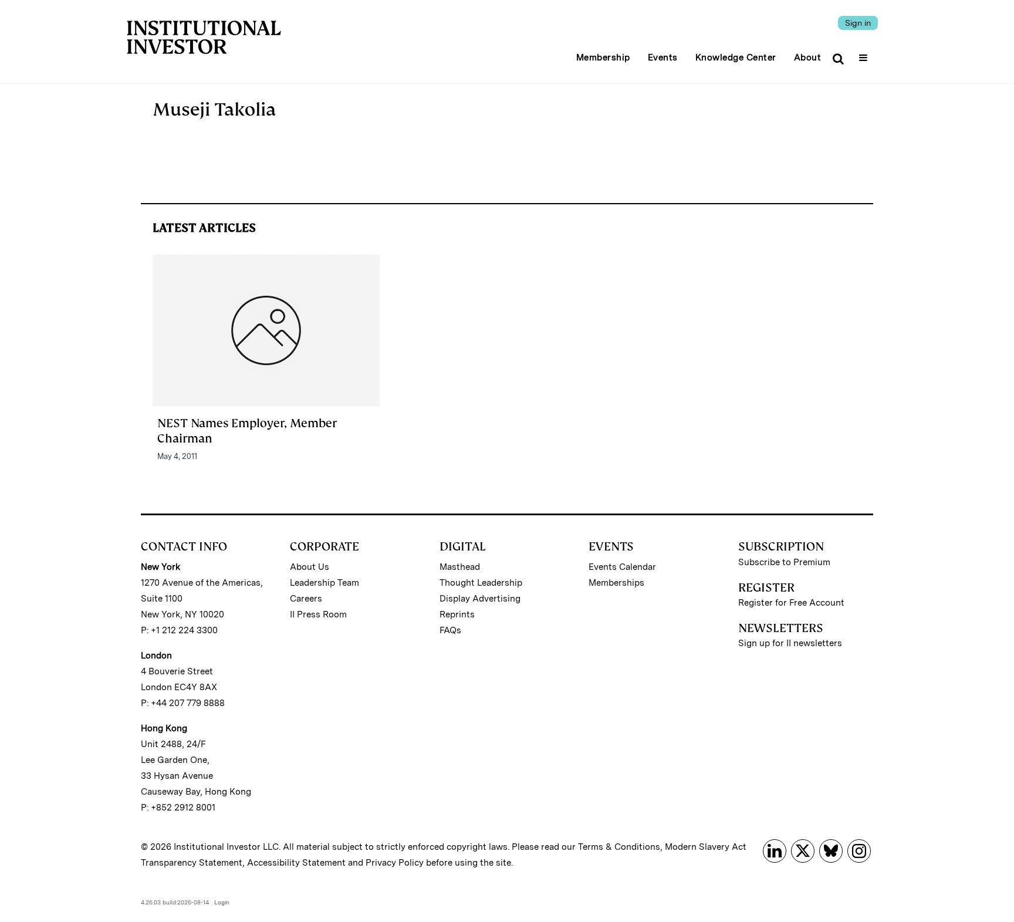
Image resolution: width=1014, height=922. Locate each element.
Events (663, 57)
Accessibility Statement (296, 862)
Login (221, 902)
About (808, 57)
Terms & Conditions (619, 847)
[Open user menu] (865, 54)
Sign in (858, 23)
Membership (603, 57)
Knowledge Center (735, 57)
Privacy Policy (395, 862)
